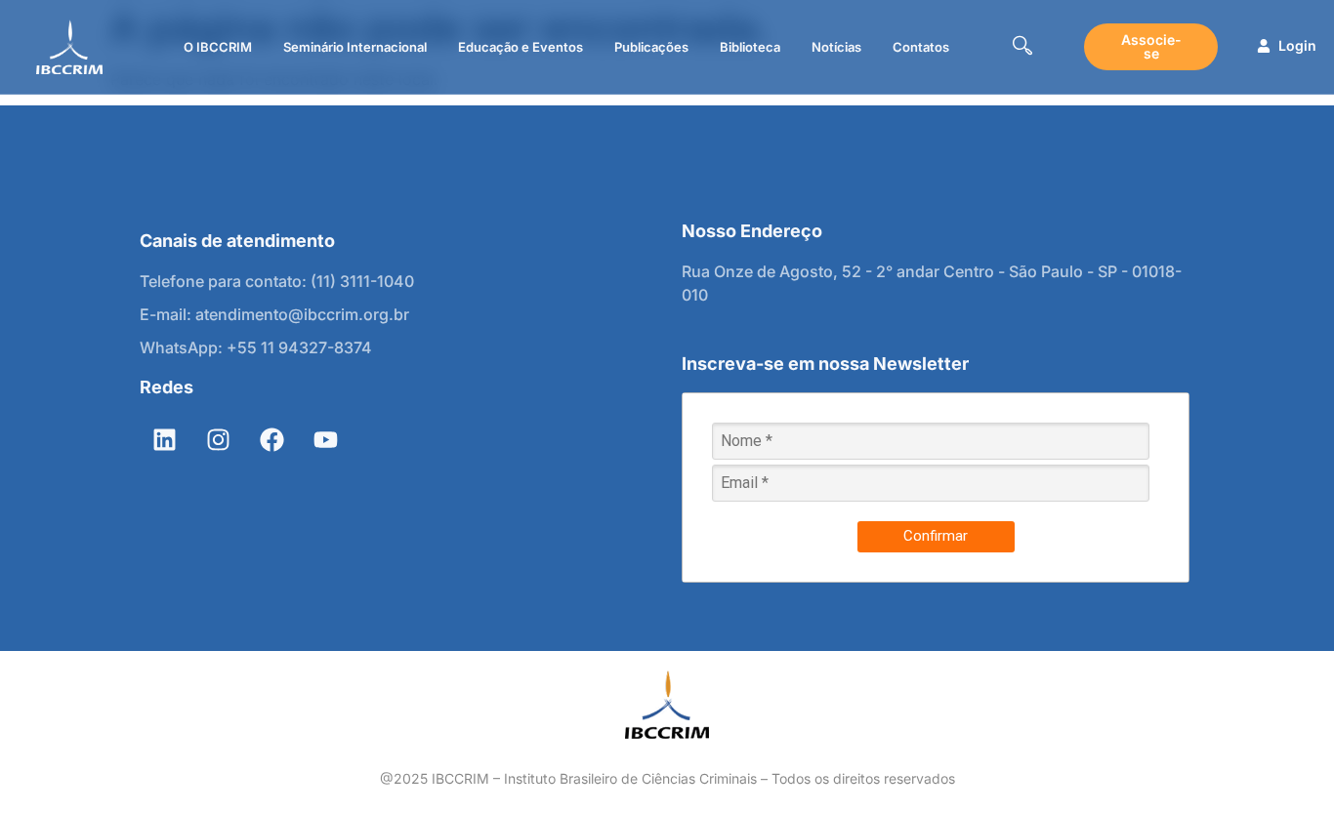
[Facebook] (271, 440)
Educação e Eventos (520, 47)
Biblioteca (750, 47)
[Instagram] (217, 440)
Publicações (651, 47)
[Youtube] (325, 440)
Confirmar (935, 536)
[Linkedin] (164, 440)
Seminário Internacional (355, 47)
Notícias (836, 47)
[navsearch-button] (1022, 47)
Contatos (921, 47)
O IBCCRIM (218, 47)
